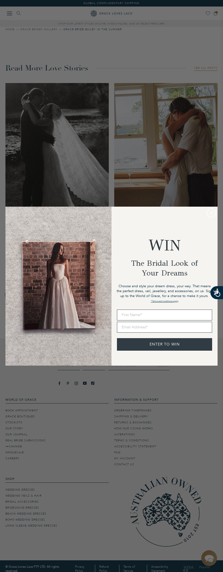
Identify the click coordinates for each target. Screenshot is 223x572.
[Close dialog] (211, 213)
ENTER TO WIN (165, 344)
